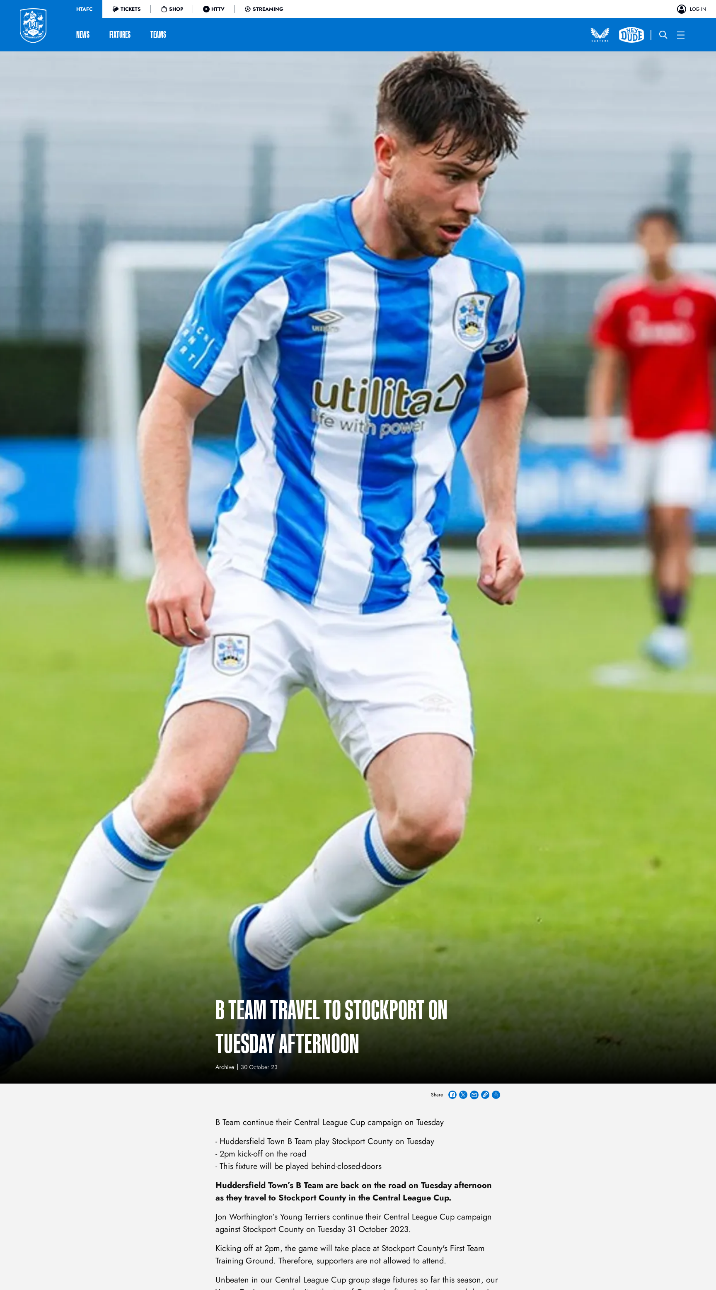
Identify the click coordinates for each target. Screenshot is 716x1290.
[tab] (84, 9)
